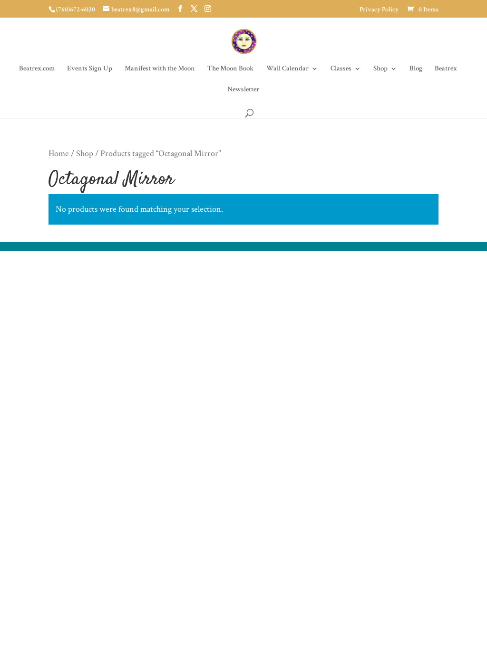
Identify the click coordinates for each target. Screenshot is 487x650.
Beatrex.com (37, 69)
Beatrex (446, 69)
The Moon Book (230, 69)
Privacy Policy (379, 10)
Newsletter (243, 90)
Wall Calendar (287, 69)
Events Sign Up (89, 69)
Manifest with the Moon (160, 69)
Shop (380, 69)
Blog (415, 69)
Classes (341, 69)
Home (59, 153)
